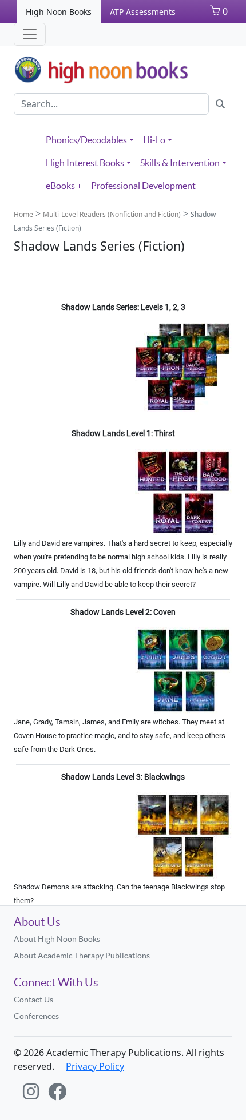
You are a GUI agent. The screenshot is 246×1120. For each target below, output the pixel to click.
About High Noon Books (57, 939)
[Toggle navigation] (30, 34)
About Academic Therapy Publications (82, 955)
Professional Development (143, 185)
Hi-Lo (154, 140)
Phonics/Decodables (86, 140)
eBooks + (64, 185)
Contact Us (33, 999)
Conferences (36, 1016)
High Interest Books (85, 163)
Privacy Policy (95, 1066)
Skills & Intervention (180, 163)
